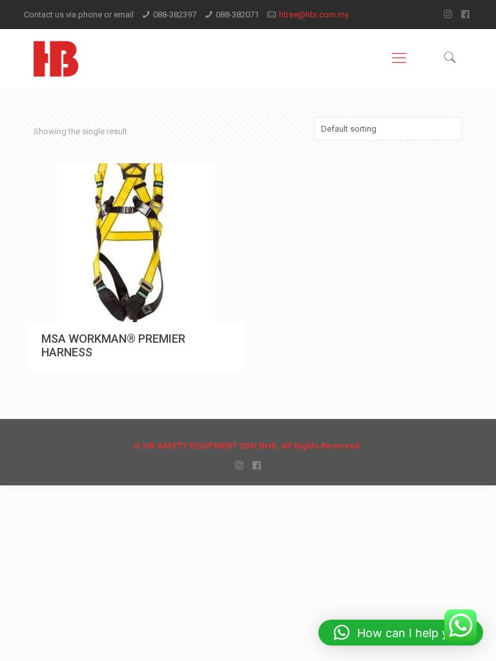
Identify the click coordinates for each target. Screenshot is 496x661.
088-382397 (174, 14)
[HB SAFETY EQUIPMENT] (55, 58)
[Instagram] (448, 14)
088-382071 (237, 14)
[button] (400, 633)
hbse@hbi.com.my (314, 14)
